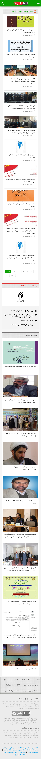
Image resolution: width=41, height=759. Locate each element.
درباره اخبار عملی (27, 679)
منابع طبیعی (17, 735)
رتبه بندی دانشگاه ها (23, 748)
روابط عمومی (17, 733)
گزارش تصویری (27, 733)
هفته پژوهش (17, 737)
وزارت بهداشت (27, 735)
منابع (5, 679)
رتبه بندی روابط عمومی (30, 690)
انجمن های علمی (11, 748)
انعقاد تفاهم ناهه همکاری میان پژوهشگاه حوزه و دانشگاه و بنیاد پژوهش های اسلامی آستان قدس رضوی (21, 257)
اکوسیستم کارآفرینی (20, 752)
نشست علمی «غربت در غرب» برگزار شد (25, 669)
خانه (38, 679)
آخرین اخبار (10, 685)
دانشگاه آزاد (8, 735)
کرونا (10, 737)
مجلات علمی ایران (20, 754)
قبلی (13, 275)
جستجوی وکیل (8, 752)
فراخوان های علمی (24, 750)
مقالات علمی (35, 748)
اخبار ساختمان (7, 750)
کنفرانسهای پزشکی (32, 752)
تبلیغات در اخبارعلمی (12, 690)
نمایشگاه (35, 735)
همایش (35, 733)
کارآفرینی (35, 737)
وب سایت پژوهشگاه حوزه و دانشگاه (22, 311)
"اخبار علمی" (33, 718)
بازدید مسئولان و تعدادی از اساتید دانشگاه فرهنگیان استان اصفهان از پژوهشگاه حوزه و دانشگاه (22, 81)
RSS (18, 685)
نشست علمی (27, 737)
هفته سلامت (8, 733)
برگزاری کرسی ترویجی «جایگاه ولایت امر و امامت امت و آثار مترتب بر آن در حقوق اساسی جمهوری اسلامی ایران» (20, 230)
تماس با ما (14, 679)
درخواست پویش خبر (31, 685)
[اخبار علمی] (20, 3)
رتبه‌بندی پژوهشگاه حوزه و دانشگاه (22, 325)
